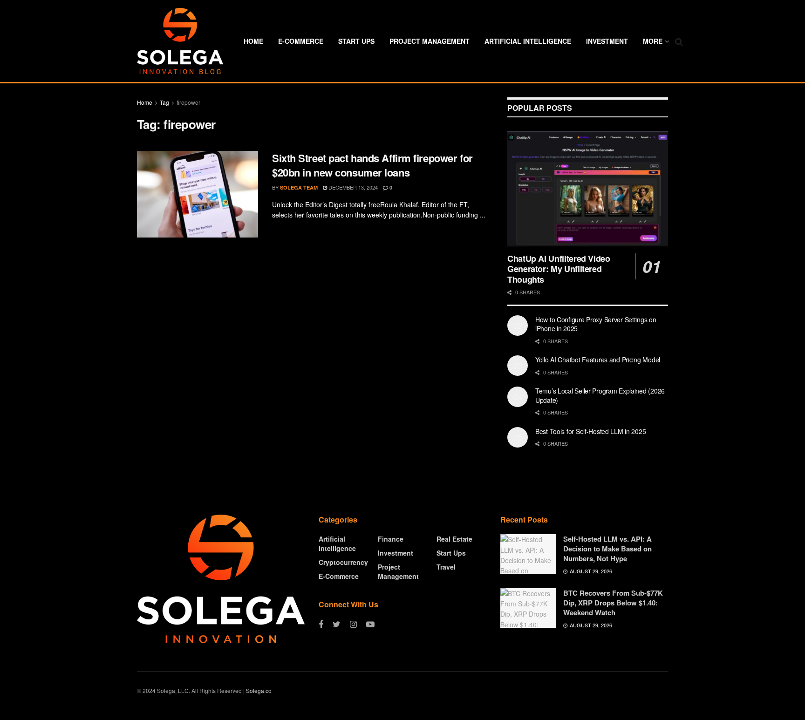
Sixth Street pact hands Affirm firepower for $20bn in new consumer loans (372, 165)
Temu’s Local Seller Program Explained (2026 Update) (600, 395)
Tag (164, 102)
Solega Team (299, 187)
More (652, 41)
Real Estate (454, 538)
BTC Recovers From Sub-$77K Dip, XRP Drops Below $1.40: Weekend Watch (613, 603)
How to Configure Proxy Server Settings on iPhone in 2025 (595, 324)
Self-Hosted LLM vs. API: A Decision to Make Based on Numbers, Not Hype (607, 549)
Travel (446, 566)
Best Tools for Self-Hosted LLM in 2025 (590, 431)
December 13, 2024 (352, 187)
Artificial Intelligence (527, 41)
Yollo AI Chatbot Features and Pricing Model (597, 359)
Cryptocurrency (343, 562)
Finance (390, 538)
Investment (607, 41)
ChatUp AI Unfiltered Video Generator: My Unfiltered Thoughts (558, 268)
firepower (188, 102)
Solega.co (259, 690)
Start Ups (356, 41)
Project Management (429, 41)
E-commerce (300, 41)
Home (253, 41)
